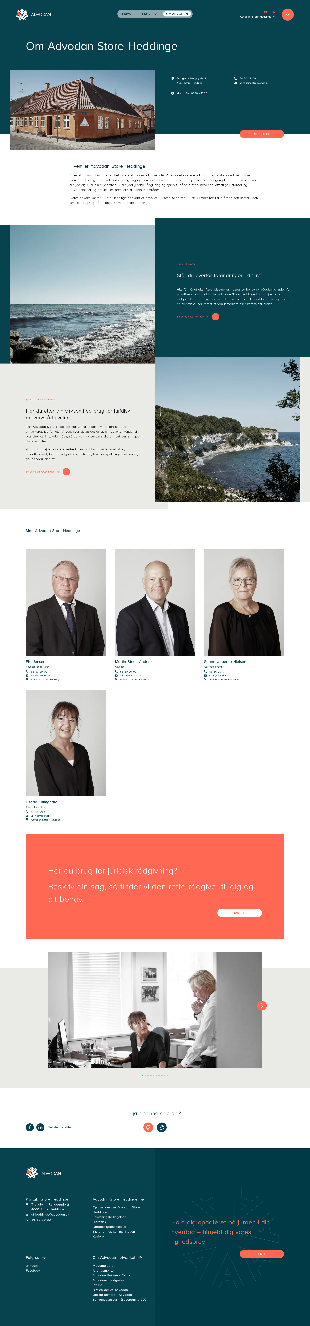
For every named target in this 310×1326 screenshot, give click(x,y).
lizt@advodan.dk (40, 815)
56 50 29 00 (247, 78)
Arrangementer (104, 1271)
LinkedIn (32, 1266)
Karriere (98, 1236)
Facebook (33, 1271)
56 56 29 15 (38, 812)
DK (266, 12)
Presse (98, 1285)
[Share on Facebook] (30, 1127)
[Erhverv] (227, 429)
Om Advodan (177, 14)
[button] (262, 1005)
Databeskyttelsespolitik (110, 1227)
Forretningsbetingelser (109, 1217)
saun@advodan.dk (219, 675)
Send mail (261, 134)
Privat (127, 14)
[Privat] (89, 297)
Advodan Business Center (112, 1275)
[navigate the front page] (33, 15)
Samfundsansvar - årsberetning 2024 (121, 1300)
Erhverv (149, 14)
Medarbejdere (103, 1266)
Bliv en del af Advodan (110, 1290)
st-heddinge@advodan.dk (253, 83)
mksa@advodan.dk (130, 675)
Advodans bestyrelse (108, 1280)
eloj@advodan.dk (40, 675)
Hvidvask (99, 1222)
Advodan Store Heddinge (45, 679)
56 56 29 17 (217, 671)
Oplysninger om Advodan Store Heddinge (116, 1210)
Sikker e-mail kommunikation (114, 1232)
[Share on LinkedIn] (40, 1127)
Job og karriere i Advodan (112, 1295)
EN (273, 12)
